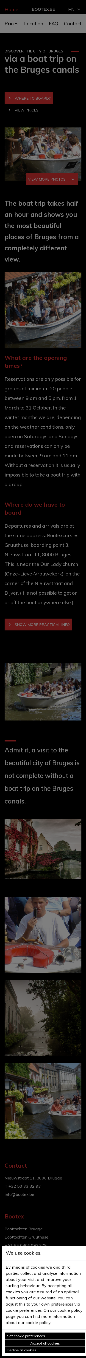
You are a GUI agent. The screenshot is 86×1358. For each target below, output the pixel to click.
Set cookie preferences (26, 1336)
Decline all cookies (21, 1350)
